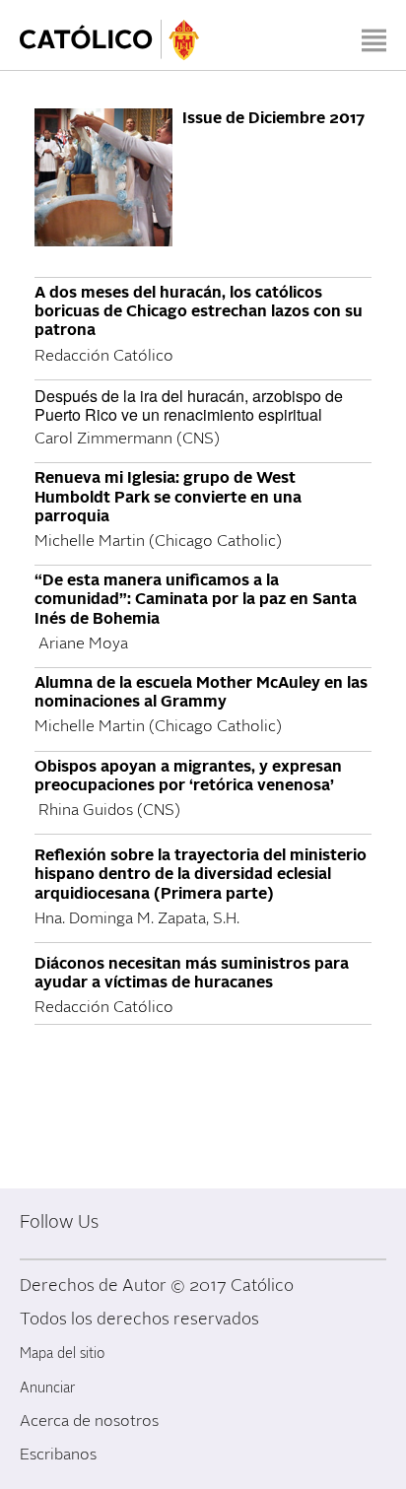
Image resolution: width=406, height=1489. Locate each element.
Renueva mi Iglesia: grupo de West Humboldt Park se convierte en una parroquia (168, 496)
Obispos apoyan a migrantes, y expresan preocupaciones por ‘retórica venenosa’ (188, 776)
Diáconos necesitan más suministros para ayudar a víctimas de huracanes (191, 973)
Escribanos (58, 1454)
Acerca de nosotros (89, 1421)
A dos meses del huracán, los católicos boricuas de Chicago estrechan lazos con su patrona (198, 311)
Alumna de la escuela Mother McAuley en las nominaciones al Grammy (201, 692)
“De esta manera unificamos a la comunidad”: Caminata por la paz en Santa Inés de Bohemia (195, 599)
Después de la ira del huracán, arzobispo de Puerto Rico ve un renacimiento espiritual (188, 405)
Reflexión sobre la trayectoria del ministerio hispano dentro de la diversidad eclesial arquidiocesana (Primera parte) (200, 874)
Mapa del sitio (62, 1353)
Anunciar (47, 1388)
